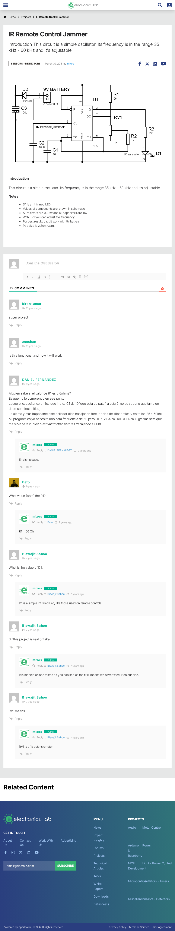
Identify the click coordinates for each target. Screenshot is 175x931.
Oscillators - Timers (155, 881)
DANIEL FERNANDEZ (39, 380)
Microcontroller (138, 881)
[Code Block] (69, 277)
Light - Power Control (157, 863)
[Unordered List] (57, 277)
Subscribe (65, 865)
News (97, 827)
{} (80, 276)
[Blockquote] (63, 277)
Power (146, 845)
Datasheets (101, 904)
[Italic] (33, 277)
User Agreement (162, 927)
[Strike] (45, 277)
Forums (98, 848)
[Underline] (39, 277)
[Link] (75, 277)
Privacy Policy (117, 927)
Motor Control (151, 827)
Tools (97, 876)
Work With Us (46, 842)
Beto (50, 522)
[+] (86, 276)
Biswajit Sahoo (56, 593)
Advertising (68, 840)
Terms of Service (139, 927)
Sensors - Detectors (26, 63)
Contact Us (25, 842)
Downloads (101, 896)
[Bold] (27, 277)
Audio (132, 827)
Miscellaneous (137, 899)
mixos (70, 63)
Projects (99, 855)
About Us (7, 842)
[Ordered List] (51, 277)
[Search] (160, 5)
